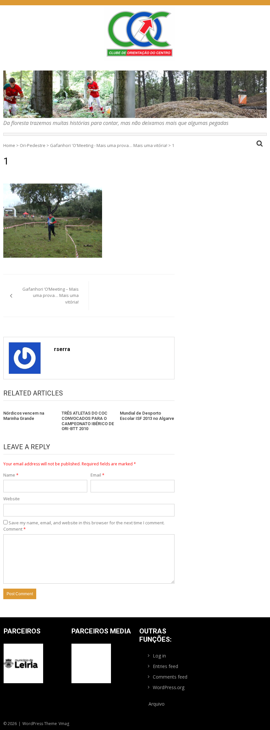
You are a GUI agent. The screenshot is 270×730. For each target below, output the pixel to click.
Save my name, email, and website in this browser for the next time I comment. (87, 523)
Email (97, 475)
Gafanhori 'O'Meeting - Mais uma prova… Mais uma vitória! (108, 145)
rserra (62, 349)
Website (11, 499)
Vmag (64, 723)
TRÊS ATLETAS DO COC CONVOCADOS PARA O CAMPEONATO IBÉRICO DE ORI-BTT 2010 (88, 421)
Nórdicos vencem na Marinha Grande (23, 416)
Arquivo (156, 704)
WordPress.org (168, 687)
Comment (14, 529)
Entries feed (165, 666)
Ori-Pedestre (32, 145)
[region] (135, 94)
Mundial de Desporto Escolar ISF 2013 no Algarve (147, 416)
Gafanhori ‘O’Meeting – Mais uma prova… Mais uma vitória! (50, 295)
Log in (159, 656)
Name (10, 475)
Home (9, 145)
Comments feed (170, 677)
